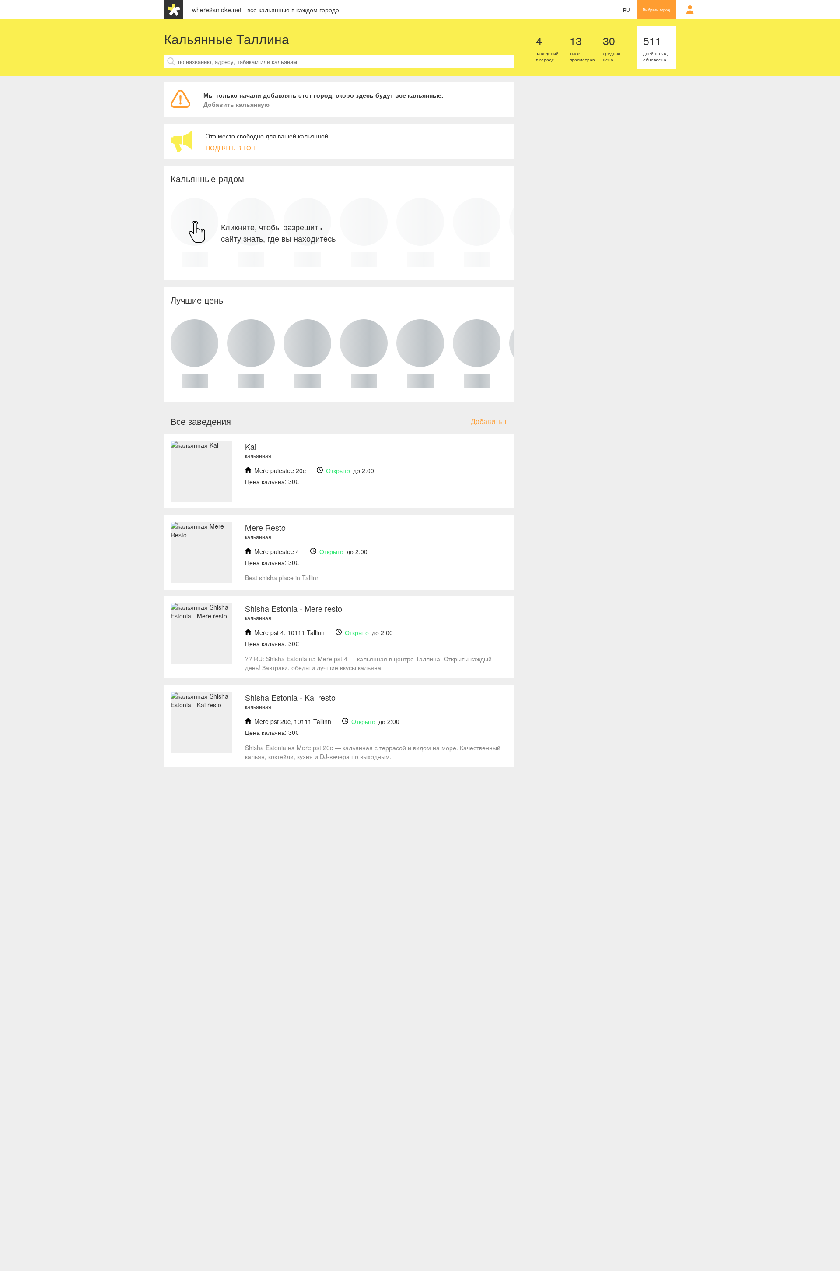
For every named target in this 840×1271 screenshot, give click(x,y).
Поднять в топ (231, 147)
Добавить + (489, 421)
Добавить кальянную (236, 104)
